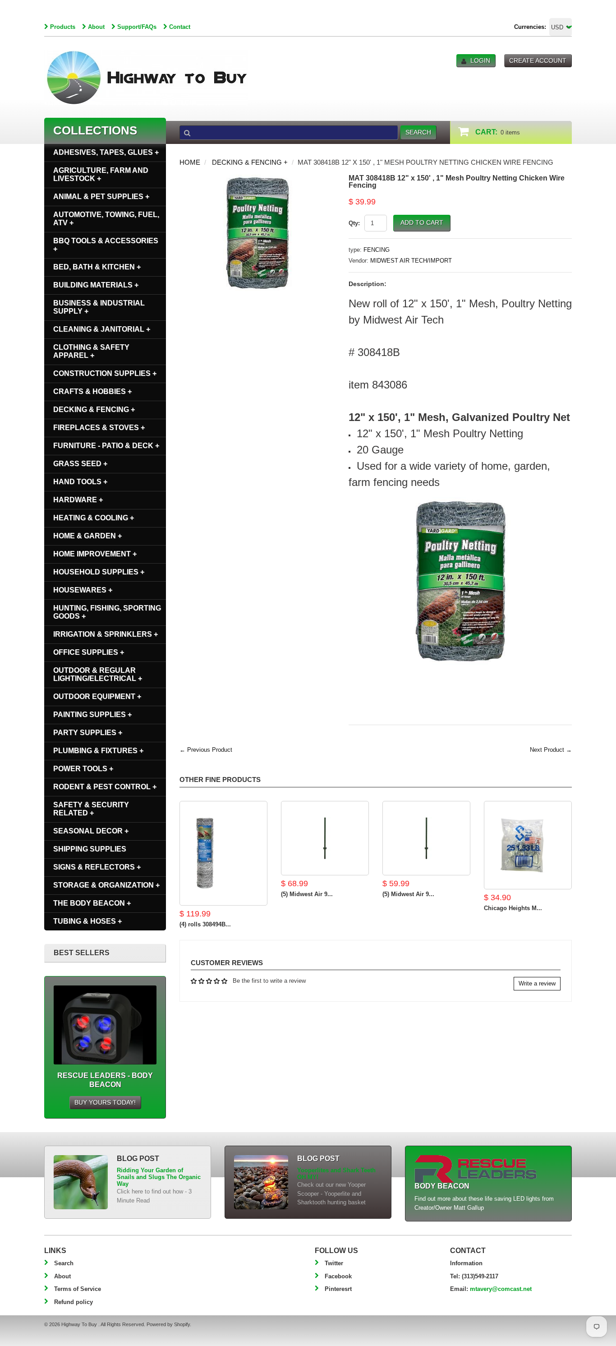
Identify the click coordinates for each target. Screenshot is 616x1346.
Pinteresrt (338, 1289)
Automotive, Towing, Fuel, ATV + (106, 219)
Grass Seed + (80, 463)
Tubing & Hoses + (87, 921)
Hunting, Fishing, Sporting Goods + (107, 612)
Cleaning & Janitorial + (101, 329)
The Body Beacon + (92, 903)
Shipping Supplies (89, 849)
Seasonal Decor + (91, 831)
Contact (179, 26)
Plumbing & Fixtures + (98, 750)
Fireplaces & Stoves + (99, 427)
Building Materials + (95, 285)
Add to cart (421, 222)
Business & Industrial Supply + (99, 307)
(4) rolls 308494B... (205, 924)
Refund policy (73, 1302)
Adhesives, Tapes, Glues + (106, 152)
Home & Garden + (87, 536)
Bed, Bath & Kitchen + (97, 267)
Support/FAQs (136, 26)
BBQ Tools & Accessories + (105, 245)
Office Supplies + (88, 652)
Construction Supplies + (104, 373)
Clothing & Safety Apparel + (91, 351)
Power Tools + (83, 768)
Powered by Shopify (168, 1324)
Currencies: (530, 26)
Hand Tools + (80, 482)
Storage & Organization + (106, 885)
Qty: (354, 223)
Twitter (334, 1263)
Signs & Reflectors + (97, 867)
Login (480, 60)
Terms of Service (77, 1289)
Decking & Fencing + (250, 162)
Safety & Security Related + (91, 809)
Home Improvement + (95, 554)
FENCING (376, 249)
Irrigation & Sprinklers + (105, 634)
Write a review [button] (537, 983)
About (96, 26)
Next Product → (551, 749)
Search (64, 1263)
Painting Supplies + (92, 714)
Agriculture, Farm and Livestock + (100, 174)
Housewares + (82, 590)
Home (189, 162)
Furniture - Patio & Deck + (106, 445)
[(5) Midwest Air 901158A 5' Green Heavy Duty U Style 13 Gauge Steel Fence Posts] (426, 838)
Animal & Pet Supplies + (101, 196)
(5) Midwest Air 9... (307, 894)
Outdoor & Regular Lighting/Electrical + (97, 674)
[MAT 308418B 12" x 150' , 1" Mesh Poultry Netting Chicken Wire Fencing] (257, 179)
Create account (537, 60)
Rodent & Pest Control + (104, 787)
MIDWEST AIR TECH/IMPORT (411, 260)
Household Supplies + (98, 572)
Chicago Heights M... (513, 908)
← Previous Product (205, 749)
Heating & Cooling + (93, 518)
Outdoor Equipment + (97, 696)
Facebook (338, 1276)
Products (62, 26)
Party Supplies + (87, 732)
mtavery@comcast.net (501, 1289)
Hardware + (78, 500)
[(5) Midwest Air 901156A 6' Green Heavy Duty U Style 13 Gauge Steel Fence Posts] (325, 838)
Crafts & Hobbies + (92, 391)
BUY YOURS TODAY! (105, 1102)
